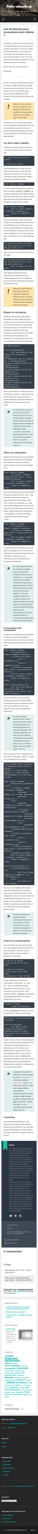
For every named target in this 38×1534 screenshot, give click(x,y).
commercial (24, 1366)
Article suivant (12, 1243)
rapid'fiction (14, 1388)
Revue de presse (9, 1468)
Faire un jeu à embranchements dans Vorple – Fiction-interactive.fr (18, 1279)
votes (30, 1394)
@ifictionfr (11, 1428)
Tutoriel (9, 1228)
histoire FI (21, 1380)
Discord (4, 1443)
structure (7, 1392)
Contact (5, 1475)
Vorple (25, 1394)
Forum (3, 1447)
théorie (13, 1392)
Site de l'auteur (15, 1216)
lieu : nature (15, 1385)
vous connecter (18, 1292)
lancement (7, 1385)
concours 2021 (19, 1373)
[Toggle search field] (35, 19)
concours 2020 (9, 1373)
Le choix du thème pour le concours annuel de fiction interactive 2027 (18, 1308)
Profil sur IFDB (20, 1216)
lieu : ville (22, 1385)
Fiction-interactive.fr (19, 6)
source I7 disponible (26, 1390)
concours (22, 1368)
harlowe (13, 1380)
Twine (27, 1392)
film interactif (25, 1378)
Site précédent (8, 1515)
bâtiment (14, 1363)
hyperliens (28, 1380)
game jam (7, 1380)
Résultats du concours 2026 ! (15, 1312)
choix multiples (12, 1366)
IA (5, 1383)
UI (12, 1394)
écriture (7, 1397)
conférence (20, 1375)
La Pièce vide (10, 1329)
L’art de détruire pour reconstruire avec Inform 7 (19, 32)
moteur (28, 1385)
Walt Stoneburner (20, 1486)
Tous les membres (9, 1522)
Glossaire (6, 1471)
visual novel (18, 1394)
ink (30, 1383)
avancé (8, 1363)
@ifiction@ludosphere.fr (18, 1423)
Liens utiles (7, 1461)
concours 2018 (9, 1371)
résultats (21, 1387)
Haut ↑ (34, 1530)
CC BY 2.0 (30, 1486)
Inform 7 (10, 1233)
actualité (9, 1356)
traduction (19, 1392)
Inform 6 (12, 1382)
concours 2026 (10, 1375)
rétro (27, 1387)
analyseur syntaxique (14, 1232)
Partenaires (7, 1465)
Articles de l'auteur (11, 1216)
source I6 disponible (12, 1390)
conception (26, 1232)
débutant (9, 1377)
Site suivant (7, 1518)
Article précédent (13, 1240)
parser (7, 1387)
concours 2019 (18, 1371)
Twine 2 (8, 1394)
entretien (17, 1378)
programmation (18, 1233)
